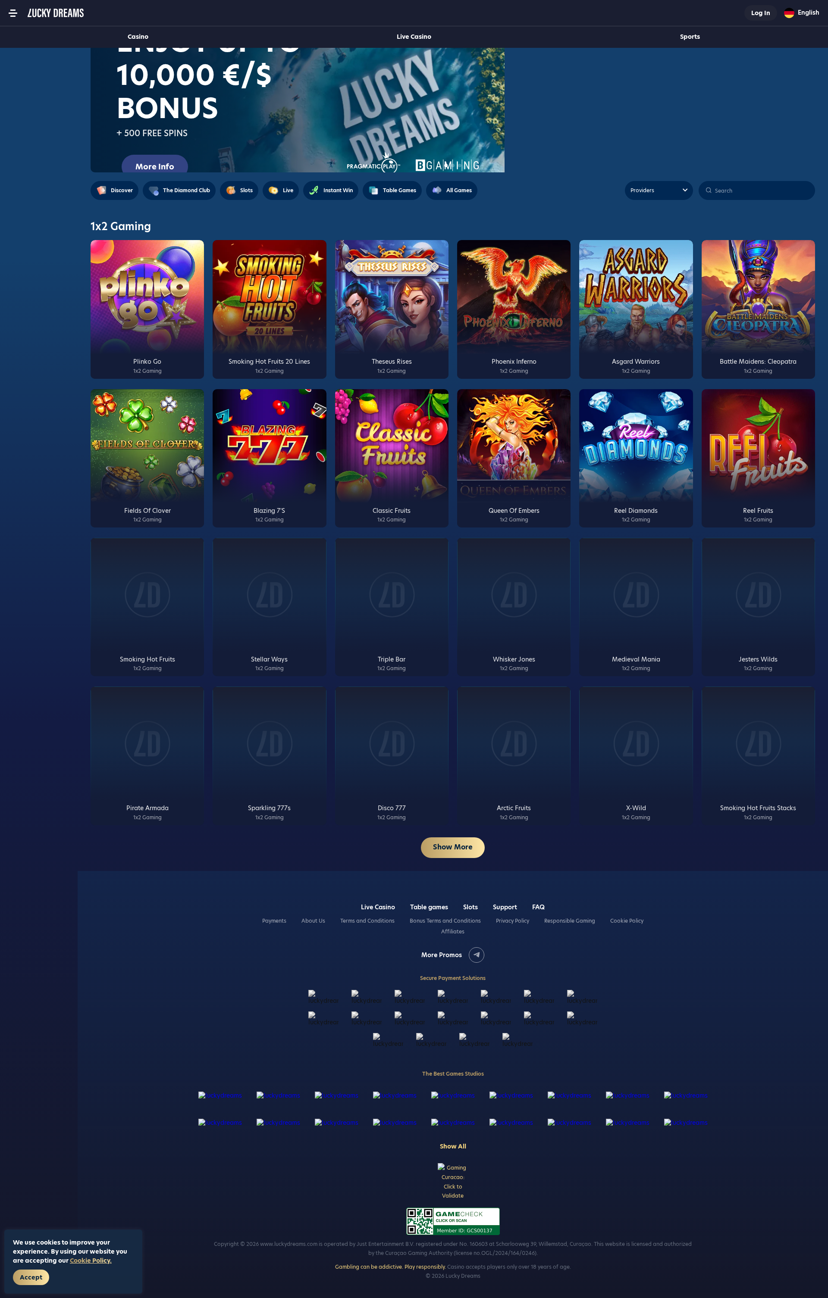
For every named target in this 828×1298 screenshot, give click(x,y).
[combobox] (801, 13)
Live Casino (414, 36)
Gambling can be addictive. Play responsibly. (390, 1266)
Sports (690, 36)
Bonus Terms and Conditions (445, 920)
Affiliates (452, 931)
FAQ (538, 907)
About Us (313, 920)
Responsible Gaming (569, 920)
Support (505, 907)
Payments (274, 920)
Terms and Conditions (367, 920)
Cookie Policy (626, 920)
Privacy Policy (512, 920)
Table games (429, 907)
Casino (138, 36)
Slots (470, 907)
